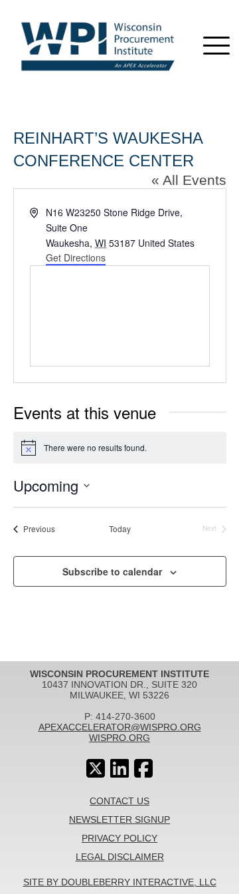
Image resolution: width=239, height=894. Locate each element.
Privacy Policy (119, 838)
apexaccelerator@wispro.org (120, 727)
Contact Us (119, 801)
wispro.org (119, 737)
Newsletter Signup (119, 819)
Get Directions (76, 257)
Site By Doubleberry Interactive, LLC (119, 882)
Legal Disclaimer (120, 856)
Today (120, 528)
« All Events (188, 180)
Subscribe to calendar (112, 571)
